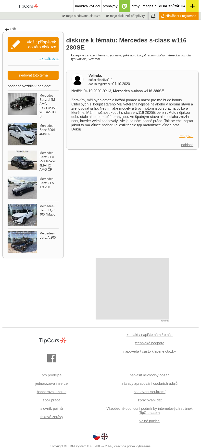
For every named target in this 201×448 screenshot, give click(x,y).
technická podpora (149, 343)
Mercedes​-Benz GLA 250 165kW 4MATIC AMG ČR (47, 161)
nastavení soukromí (149, 392)
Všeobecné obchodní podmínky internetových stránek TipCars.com (149, 410)
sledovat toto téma (33, 75)
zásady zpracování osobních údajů (149, 383)
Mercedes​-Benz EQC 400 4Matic (47, 210)
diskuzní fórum (172, 6)
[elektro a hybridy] (124, 6)
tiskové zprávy (51, 417)
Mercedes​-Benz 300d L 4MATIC (48, 130)
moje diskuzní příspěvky (127, 16)
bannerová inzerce (51, 392)
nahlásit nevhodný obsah (149, 375)
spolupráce (51, 400)
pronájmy (110, 6)
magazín (149, 6)
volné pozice (149, 421)
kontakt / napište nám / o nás (149, 335)
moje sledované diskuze (82, 16)
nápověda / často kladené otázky (149, 351)
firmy (136, 6)
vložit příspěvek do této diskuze (41, 44)
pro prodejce (52, 375)
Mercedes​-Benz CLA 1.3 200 (46, 183)
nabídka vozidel (87, 6)
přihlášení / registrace (180, 16)
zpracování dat (150, 400)
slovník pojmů (51, 408)
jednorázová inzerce (51, 383)
